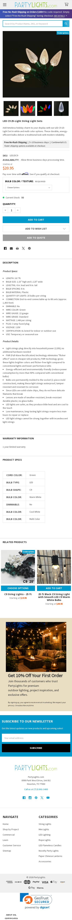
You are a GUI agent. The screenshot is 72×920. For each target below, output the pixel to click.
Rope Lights (45, 840)
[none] (36, 64)
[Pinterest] (29, 248)
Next (68, 578)
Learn (5, 840)
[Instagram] (30, 797)
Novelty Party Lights (49, 850)
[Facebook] (5, 248)
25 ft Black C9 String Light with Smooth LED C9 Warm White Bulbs (54, 597)
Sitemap (7, 850)
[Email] (11, 248)
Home (6, 823)
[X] (23, 248)
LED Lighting (45, 834)
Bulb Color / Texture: (25, 181)
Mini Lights (44, 829)
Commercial (9, 834)
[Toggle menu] (4, 4)
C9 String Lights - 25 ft (18, 594)
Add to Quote (36, 237)
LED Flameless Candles (50, 845)
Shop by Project (11, 829)
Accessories (45, 861)
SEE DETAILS (59, 16)
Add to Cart (54, 588)
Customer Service (12, 845)
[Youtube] (48, 797)
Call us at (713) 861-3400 (36, 789)
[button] (36, 228)
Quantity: (9, 204)
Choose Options (18, 588)
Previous (3, 578)
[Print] (17, 248)
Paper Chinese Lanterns (50, 856)
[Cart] (67, 4)
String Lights (45, 823)
